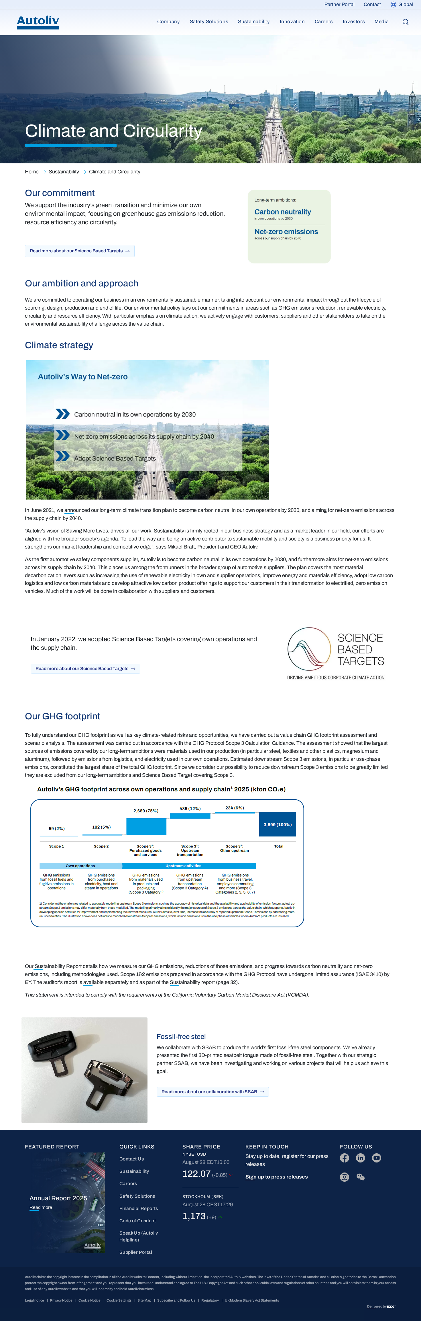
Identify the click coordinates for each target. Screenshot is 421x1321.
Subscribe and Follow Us (176, 1300)
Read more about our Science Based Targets (76, 250)
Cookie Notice (89, 1300)
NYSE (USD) (195, 1154)
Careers (324, 21)
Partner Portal (339, 4)
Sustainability (254, 21)
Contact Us (131, 1158)
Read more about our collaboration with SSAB (209, 1091)
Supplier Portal (135, 1252)
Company (168, 21)
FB (343, 1156)
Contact (372, 4)
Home (32, 172)
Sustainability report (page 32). (204, 982)
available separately (106, 982)
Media (382, 21)
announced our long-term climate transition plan (118, 510)
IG (342, 1176)
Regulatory (210, 1300)
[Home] (38, 22)
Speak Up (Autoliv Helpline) (138, 1236)
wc (359, 1176)
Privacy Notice (61, 1300)
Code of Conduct (137, 1220)
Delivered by (377, 1306)
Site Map (144, 1300)
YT (375, 1156)
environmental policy (157, 308)
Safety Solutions (209, 21)
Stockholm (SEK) (203, 1197)
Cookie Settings (119, 1300)
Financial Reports (138, 1208)
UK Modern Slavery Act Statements (252, 1300)
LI (358, 1156)
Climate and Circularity (114, 172)
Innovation (292, 21)
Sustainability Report (58, 966)
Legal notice (34, 1300)
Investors (354, 21)
